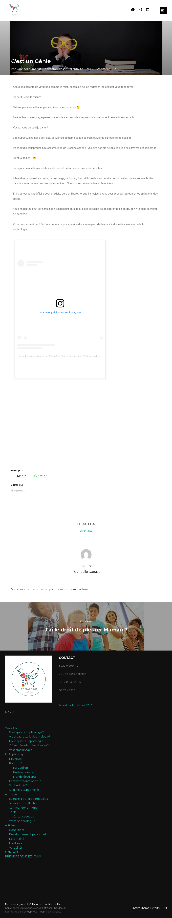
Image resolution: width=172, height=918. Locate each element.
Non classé (59, 69)
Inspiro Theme (140, 907)
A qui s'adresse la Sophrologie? (29, 736)
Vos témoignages (20, 750)
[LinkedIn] (148, 10)
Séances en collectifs (23, 803)
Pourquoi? (16, 758)
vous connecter (38, 589)
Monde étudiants (24, 776)
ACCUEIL (11, 727)
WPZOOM (160, 907)
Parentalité (75, 69)
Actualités (16, 847)
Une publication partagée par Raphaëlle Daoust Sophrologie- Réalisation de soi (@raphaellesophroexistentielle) (76, 356)
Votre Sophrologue (22, 821)
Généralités (16, 830)
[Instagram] (140, 10)
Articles (10, 825)
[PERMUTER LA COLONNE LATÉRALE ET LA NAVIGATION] (163, 10)
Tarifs (12, 812)
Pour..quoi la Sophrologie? (27, 741)
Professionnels (23, 772)
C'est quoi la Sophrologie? (26, 732)
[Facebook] (133, 10)
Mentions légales (70, 705)
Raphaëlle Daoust (28, 69)
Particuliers (20, 767)
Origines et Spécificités (24, 789)
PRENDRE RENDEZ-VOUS (23, 856)
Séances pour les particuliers (28, 798)
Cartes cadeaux (23, 816)
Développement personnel (27, 834)
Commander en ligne (23, 807)
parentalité (86, 530)
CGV (89, 705)
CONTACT (11, 852)
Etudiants (15, 843)
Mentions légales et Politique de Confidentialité (33, 904)
